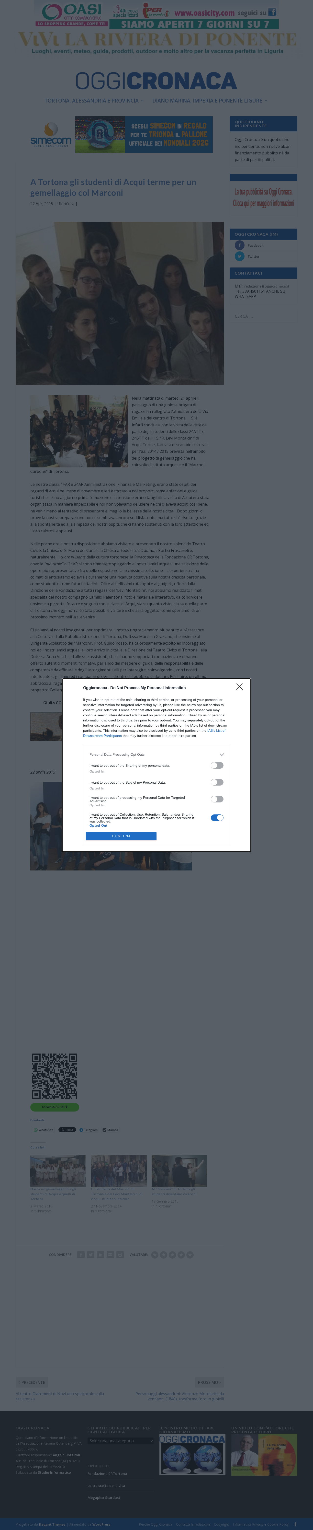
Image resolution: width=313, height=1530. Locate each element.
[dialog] (156, 765)
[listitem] (156, 754)
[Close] (241, 688)
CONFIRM (121, 836)
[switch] (217, 765)
